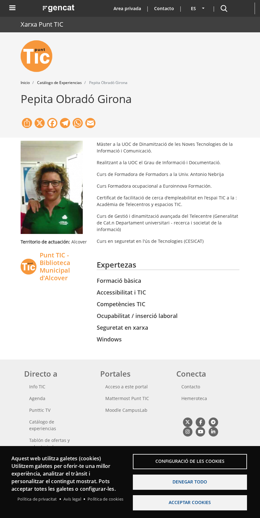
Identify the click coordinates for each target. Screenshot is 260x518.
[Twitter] (187, 422)
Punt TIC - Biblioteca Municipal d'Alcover (55, 266)
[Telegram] (213, 422)
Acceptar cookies (190, 502)
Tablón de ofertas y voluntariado (49, 443)
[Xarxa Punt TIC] (39, 56)
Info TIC (37, 387)
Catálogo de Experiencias (59, 82)
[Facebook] (200, 422)
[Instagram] (187, 431)
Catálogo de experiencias (42, 425)
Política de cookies (105, 499)
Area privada (127, 8)
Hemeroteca (194, 398)
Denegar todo (189, 482)
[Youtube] (200, 431)
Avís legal (72, 499)
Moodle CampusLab (126, 410)
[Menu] (12, 8)
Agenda (37, 398)
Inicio (25, 82)
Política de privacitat (37, 499)
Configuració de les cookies (189, 461)
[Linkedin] (213, 431)
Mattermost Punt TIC (127, 398)
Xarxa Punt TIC (42, 24)
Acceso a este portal (126, 387)
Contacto (164, 8)
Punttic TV (39, 410)
